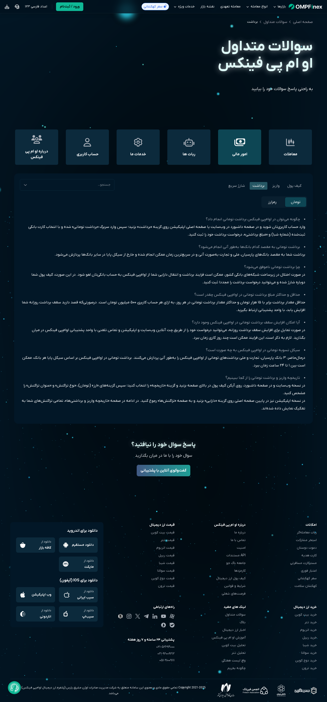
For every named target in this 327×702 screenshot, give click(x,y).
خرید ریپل (309, 637)
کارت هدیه (309, 555)
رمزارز (272, 202)
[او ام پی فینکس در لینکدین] (154, 616)
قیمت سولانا (166, 570)
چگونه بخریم (236, 668)
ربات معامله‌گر (307, 532)
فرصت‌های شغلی (234, 593)
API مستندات (236, 555)
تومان (295, 202)
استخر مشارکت (306, 540)
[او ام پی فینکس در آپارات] (172, 616)
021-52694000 (165, 647)
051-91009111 (167, 660)
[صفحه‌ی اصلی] (305, 7)
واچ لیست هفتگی (234, 660)
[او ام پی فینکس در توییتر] (137, 616)
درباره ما (240, 532)
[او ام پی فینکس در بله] (172, 625)
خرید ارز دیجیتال (305, 607)
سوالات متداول (275, 22)
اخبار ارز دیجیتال (234, 630)
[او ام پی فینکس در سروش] (163, 625)
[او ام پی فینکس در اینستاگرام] (129, 616)
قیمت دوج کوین (163, 578)
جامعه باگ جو (236, 563)
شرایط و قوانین (235, 586)
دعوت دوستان (307, 548)
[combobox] (67, 185)
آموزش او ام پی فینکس (229, 637)
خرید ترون (309, 668)
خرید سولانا (309, 653)
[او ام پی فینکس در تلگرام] (146, 616)
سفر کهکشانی (307, 578)
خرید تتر (310, 622)
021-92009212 (166, 653)
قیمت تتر (168, 540)
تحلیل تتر (238, 653)
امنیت (241, 548)
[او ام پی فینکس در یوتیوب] (163, 616)
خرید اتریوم (308, 630)
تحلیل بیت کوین (234, 645)
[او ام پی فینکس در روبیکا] (120, 616)
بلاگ (243, 622)
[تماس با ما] (17, 7)
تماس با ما (238, 540)
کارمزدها (240, 570)
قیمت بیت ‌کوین (163, 532)
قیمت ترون (166, 586)
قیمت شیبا (167, 563)
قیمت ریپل (166, 555)
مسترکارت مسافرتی (303, 563)
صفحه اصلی (303, 22)
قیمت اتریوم (165, 548)
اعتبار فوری (309, 570)
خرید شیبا (310, 645)
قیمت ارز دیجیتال (162, 525)
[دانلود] (7, 7)
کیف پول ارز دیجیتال (231, 578)
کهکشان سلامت (305, 586)
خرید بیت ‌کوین (306, 614)
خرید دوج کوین (306, 660)
